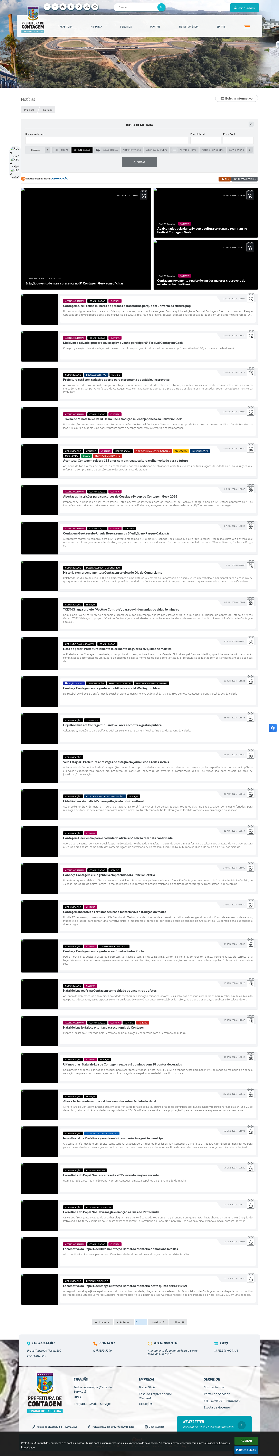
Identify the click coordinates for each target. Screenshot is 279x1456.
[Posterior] (250, 150)
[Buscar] (161, 7)
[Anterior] (47, 150)
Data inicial (197, 134)
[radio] (61, 150)
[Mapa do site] (86, 6)
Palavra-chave (34, 134)
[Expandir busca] (251, 124)
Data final (229, 134)
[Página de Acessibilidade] (94, 6)
